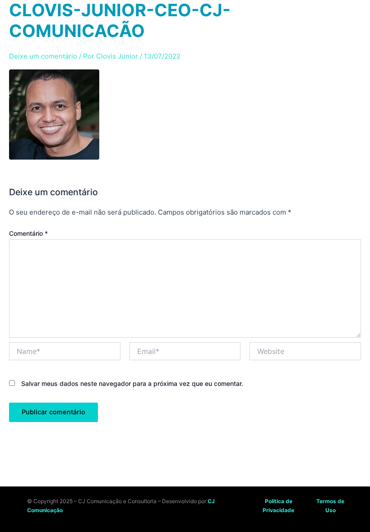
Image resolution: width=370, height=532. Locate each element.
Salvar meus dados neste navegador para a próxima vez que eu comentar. (132, 383)
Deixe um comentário (43, 56)
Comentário (28, 233)
